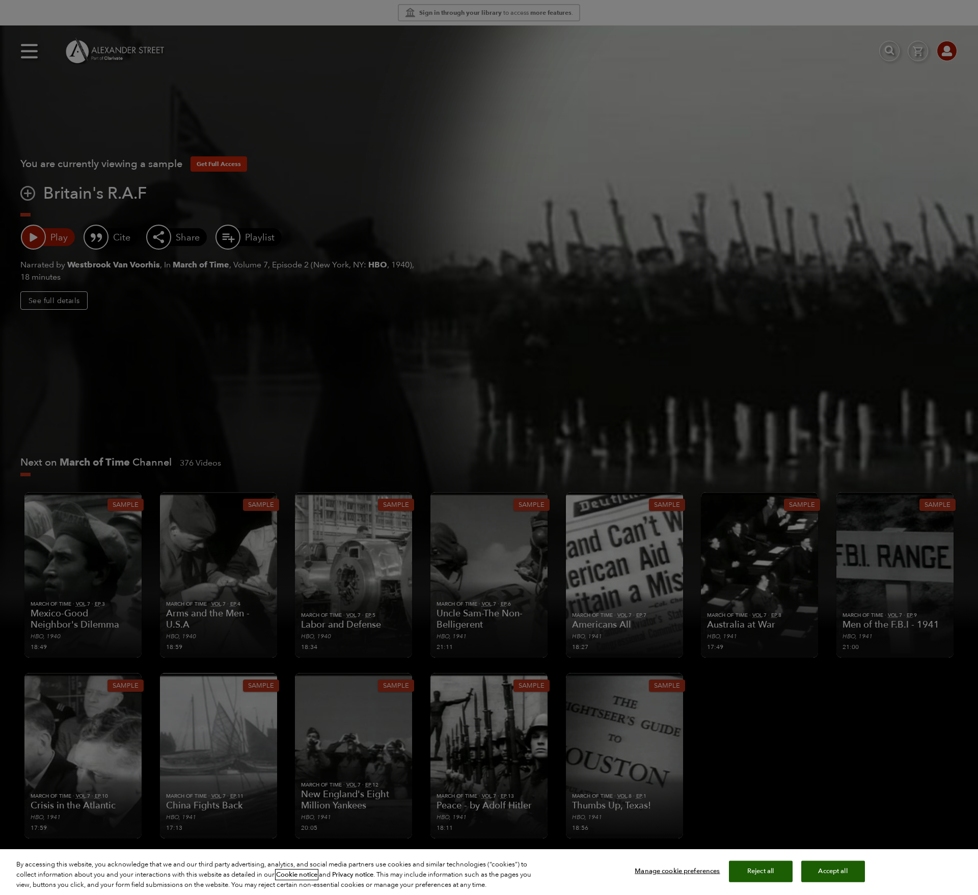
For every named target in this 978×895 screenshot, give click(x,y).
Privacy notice (352, 874)
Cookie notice (296, 874)
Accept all (832, 871)
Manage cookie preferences (677, 871)
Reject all (760, 871)
